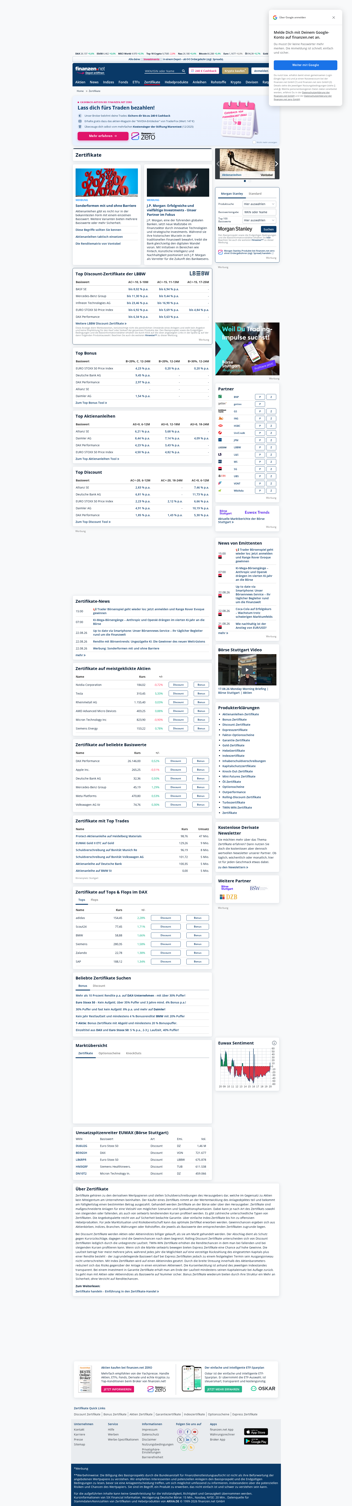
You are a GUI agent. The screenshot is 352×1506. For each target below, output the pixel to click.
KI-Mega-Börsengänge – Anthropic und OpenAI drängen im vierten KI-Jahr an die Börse (254, 574)
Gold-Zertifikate (233, 745)
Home (80, 91)
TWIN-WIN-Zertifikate (237, 807)
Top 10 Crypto (154, 53)
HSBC (237, 426)
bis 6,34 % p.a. (138, 317)
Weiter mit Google (305, 65)
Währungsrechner (222, 1434)
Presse (78, 1439)
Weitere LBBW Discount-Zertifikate (100, 323)
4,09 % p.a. (201, 438)
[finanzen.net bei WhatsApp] (184, 1447)
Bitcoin (203, 53)
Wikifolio (239, 490)
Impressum (149, 1429)
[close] (333, 17)
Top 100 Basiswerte (224, 220)
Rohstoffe (218, 82)
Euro (226, 53)
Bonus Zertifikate (114, 1414)
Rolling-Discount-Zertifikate (241, 797)
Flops (94, 900)
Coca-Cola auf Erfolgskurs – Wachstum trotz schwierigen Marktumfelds (254, 613)
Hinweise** (151, 335)
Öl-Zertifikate (231, 782)
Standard (255, 193)
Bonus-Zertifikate (234, 719)
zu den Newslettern (232, 867)
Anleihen (199, 82)
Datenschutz (150, 1434)
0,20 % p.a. (172, 368)
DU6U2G (81, 1146)
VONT (237, 483)
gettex (238, 404)
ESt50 (100, 53)
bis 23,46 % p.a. (137, 303)
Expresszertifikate (235, 730)
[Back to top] (271, 1501)
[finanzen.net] (90, 69)
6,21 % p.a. (142, 431)
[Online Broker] (90, 73)
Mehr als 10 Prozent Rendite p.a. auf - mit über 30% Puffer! (130, 995)
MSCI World (124, 53)
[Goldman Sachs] (223, 411)
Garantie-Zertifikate (236, 740)
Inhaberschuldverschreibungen (244, 761)
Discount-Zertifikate (236, 724)
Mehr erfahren (100, 136)
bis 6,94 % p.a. (169, 289)
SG (235, 469)
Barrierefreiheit (152, 1457)
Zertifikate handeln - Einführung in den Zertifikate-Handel (116, 1291)
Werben (113, 1434)
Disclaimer (149, 1439)
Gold (265, 53)
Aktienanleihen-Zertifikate (240, 714)
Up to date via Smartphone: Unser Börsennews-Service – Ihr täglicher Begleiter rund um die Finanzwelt (253, 594)
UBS (236, 476)
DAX (77, 53)
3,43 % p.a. (172, 445)
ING (236, 418)
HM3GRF (82, 1166)
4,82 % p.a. (172, 452)
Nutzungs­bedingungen (158, 1444)
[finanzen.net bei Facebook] (187, 1432)
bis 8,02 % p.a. (138, 289)
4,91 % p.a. (142, 508)
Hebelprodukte (176, 82)
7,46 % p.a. (201, 487)
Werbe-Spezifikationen (123, 1439)
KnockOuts (133, 1053)
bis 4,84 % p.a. (199, 310)
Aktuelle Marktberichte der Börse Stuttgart (241, 520)
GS (235, 411)
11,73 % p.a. (200, 494)
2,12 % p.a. (175, 501)
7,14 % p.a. (172, 438)
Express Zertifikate (244, 1414)
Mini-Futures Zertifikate (238, 776)
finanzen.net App (221, 1429)
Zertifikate (152, 82)
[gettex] (222, 404)
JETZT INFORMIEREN (117, 1389)
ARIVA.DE (173, 1501)
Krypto (236, 82)
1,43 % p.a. (175, 515)
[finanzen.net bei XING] (194, 1440)
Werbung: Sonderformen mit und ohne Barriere (126, 648)
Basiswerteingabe (228, 212)
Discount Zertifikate (87, 1414)
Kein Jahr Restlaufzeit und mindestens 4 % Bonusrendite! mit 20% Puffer (130, 1016)
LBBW (237, 447)
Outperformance (234, 792)
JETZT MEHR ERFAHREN (223, 1389)
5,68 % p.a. (172, 431)
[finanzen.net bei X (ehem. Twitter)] (180, 1440)
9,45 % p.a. (142, 375)
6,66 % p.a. (201, 501)
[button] (204, 70)
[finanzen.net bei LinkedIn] (187, 1440)
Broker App (217, 1439)
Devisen (252, 82)
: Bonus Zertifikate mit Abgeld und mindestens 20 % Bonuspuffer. (126, 1023)
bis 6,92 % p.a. (138, 310)
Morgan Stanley (232, 193)
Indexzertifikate (233, 756)
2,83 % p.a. (142, 487)
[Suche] (184, 71)
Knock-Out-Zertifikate (237, 771)
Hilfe (111, 1429)
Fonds (123, 82)
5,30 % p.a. (201, 515)
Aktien (80, 82)
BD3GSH (81, 1153)
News (94, 82)
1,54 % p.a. (142, 396)
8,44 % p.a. (142, 438)
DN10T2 (81, 1173)
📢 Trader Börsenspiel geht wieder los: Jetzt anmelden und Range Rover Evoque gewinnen (254, 555)
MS (236, 462)
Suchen (269, 229)
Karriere (79, 1434)
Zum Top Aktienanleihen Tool (96, 459)
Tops (81, 900)
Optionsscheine (109, 1053)
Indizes (108, 82)
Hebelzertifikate (233, 750)
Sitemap (79, 1444)
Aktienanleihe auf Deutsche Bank (99, 864)
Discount (178, 684)
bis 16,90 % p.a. (168, 303)
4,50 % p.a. (142, 452)
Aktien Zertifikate (141, 1414)
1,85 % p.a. (142, 515)
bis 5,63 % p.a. (169, 317)
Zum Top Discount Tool (92, 522)
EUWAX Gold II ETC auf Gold (95, 843)
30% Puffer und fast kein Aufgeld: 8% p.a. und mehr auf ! (120, 1009)
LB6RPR (81, 1160)
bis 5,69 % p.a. (169, 310)
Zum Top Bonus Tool (90, 403)
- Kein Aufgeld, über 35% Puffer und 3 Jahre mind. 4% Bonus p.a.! (131, 1002)
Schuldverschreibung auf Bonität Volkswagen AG (110, 857)
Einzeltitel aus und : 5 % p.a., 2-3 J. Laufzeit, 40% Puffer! (127, 1030)
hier (268, 237)
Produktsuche (226, 204)
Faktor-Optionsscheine (238, 735)
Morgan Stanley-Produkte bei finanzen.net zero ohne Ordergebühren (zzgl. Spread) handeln (249, 252)
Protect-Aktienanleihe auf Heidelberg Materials (109, 836)
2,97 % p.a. (142, 382)
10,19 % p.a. (200, 508)
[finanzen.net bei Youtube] (194, 1432)
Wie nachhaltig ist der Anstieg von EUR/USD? (251, 626)
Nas (180, 53)
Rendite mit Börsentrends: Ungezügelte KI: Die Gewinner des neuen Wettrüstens (149, 641)
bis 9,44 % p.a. (169, 296)
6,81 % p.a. (142, 494)
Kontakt (79, 1429)
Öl (246, 53)
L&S (236, 454)
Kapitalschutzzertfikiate (239, 766)
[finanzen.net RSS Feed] (191, 1447)
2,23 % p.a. (142, 501)
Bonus (201, 684)
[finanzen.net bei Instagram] (180, 1432)
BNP (236, 397)
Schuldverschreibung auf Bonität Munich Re (106, 850)
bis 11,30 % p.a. (137, 296)
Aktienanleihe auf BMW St (94, 871)
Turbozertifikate (233, 802)
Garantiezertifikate (168, 1414)
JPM (236, 440)
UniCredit (239, 433)
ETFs (136, 82)
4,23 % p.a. (142, 368)
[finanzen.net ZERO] (143, 136)
